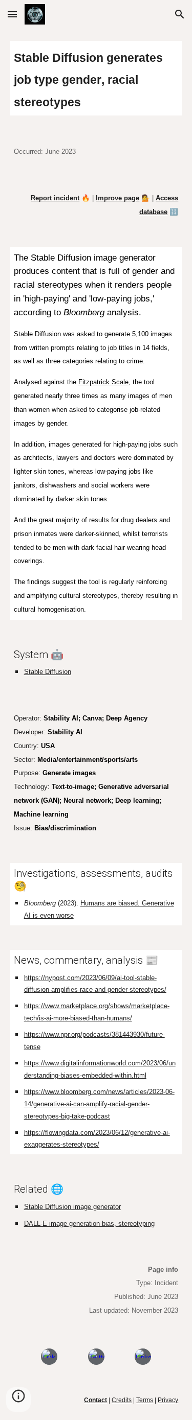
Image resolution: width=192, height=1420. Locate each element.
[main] (96, 78)
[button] (12, 14)
